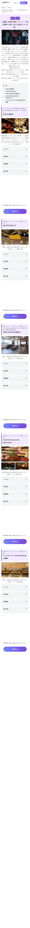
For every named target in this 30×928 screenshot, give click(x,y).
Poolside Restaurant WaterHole (12, 97)
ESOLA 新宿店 (10, 89)
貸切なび (4, 7)
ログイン (16, 3)
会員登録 (23, 3)
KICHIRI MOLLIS (11, 91)
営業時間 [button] (5, 164)
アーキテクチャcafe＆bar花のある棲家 (15, 101)
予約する (15, 211)
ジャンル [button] (5, 149)
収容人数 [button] (5, 171)
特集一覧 (10, 7)
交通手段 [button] (5, 156)
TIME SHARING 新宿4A (13, 93)
